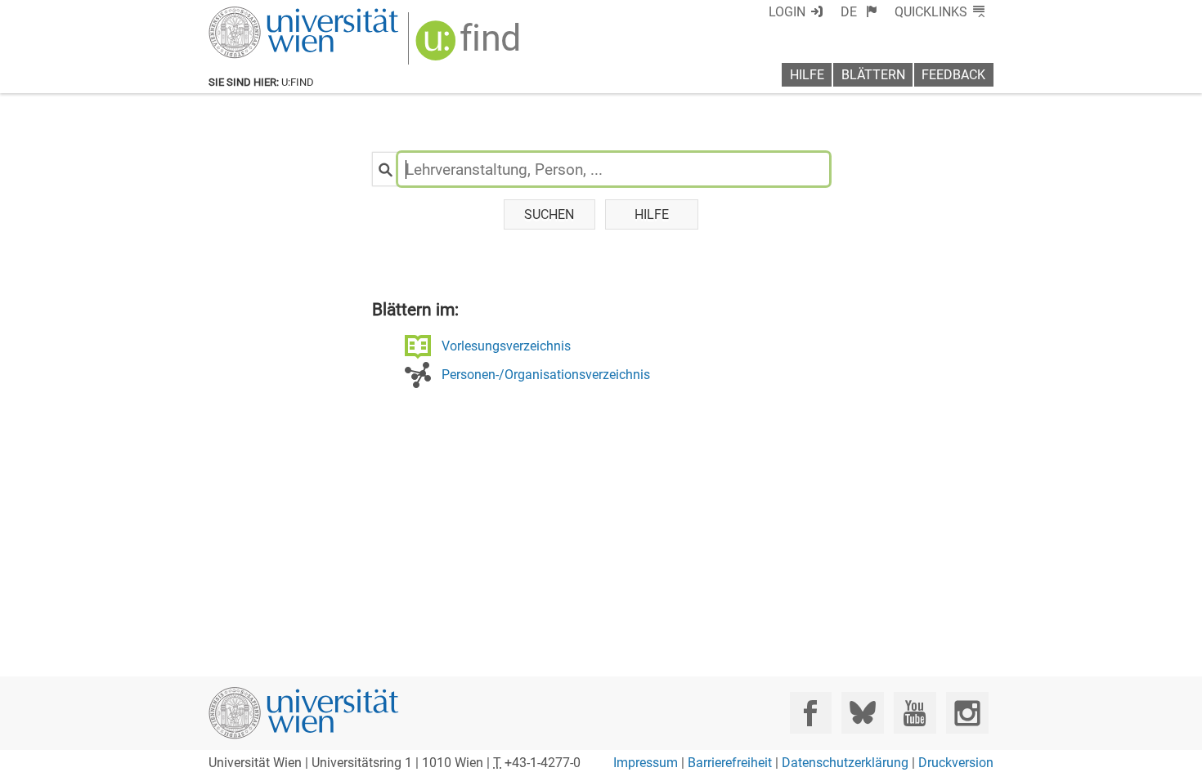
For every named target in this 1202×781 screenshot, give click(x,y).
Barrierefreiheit (730, 762)
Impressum (645, 762)
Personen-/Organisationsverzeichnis (546, 374)
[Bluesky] (862, 713)
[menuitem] (859, 12)
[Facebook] (811, 713)
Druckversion (955, 762)
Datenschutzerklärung (845, 762)
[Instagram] (967, 713)
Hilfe (807, 75)
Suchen (549, 214)
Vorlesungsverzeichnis (506, 346)
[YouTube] (914, 713)
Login (787, 12)
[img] (469, 46)
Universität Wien (265, 14)
